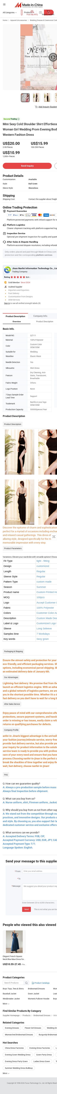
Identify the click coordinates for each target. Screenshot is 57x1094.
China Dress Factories (14, 1048)
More (5, 1003)
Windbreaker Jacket (11, 998)
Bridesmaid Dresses (36, 988)
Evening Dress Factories (39, 1048)
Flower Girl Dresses (33, 1028)
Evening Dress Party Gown (16, 1061)
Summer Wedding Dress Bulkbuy (19, 1068)
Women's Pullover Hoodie (38, 998)
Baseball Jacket (9, 993)
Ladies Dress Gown (41, 1061)
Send (26, 909)
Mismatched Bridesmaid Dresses (19, 1034)
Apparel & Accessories (18, 20)
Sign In (7, 303)
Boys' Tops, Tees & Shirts (13, 988)
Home (5, 20)
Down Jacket (33, 993)
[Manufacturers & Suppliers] (28, 5)
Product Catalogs (42, 983)
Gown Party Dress (44, 1054)
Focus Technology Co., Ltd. (35, 1083)
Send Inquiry (27, 165)
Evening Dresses (12, 1028)
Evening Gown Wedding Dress (17, 1054)
